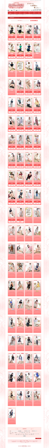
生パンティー (21, 434)
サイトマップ (22, 442)
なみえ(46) (26, 152)
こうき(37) (18, 42)
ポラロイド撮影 (30, 434)
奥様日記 (24, 13)
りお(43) (18, 298)
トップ (10, 12)
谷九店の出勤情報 (10, 13)
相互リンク (26, 442)
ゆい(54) (18, 371)
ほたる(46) (26, 79)
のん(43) (35, 24)
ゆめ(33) (26, 353)
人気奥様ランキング (38, 12)
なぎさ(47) (35, 97)
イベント (24, 12)
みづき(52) (26, 280)
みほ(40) (26, 335)
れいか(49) (10, 335)
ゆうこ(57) (18, 79)
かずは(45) (18, 243)
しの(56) (10, 97)
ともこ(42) (35, 335)
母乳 (16, 434)
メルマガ (38, 13)
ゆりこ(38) (10, 371)
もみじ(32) (10, 207)
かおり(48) (10, 225)
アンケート (34, 13)
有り (29, 432)
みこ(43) (10, 170)
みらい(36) (26, 97)
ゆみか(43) (26, 298)
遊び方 (15, 12)
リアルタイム (15, 13)
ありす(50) (35, 280)
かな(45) (18, 335)
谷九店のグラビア (19, 13)
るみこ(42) (18, 207)
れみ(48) (35, 371)
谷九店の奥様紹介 (29, 12)
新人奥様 (34, 12)
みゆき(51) (26, 371)
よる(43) (35, 42)
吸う (12, 432)
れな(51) (35, 243)
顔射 (18, 434)
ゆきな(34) (18, 353)
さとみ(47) (18, 280)
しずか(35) (10, 152)
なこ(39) (35, 353)
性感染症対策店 (14, 441)
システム (19, 12)
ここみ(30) (26, 24)
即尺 (23, 434)
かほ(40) (10, 79)
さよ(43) (18, 152)
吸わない (16, 432)
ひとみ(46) (18, 225)
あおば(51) (18, 170)
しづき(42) (10, 243)
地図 (29, 13)
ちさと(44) (18, 97)
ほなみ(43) (18, 24)
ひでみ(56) (35, 152)
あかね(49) (26, 225)
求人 (36, 441)
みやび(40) (10, 298)
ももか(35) (26, 170)
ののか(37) (10, 408)
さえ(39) (10, 24)
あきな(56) (35, 225)
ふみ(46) (10, 280)
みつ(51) (26, 42)
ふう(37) (26, 243)
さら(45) (35, 170)
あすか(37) (35, 79)
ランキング (30, 441)
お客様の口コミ (21, 441)
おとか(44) (35, 207)
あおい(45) (10, 353)
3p (33, 434)
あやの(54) (10, 42)
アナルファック (26, 434)
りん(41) (26, 207)
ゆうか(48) (35, 298)
